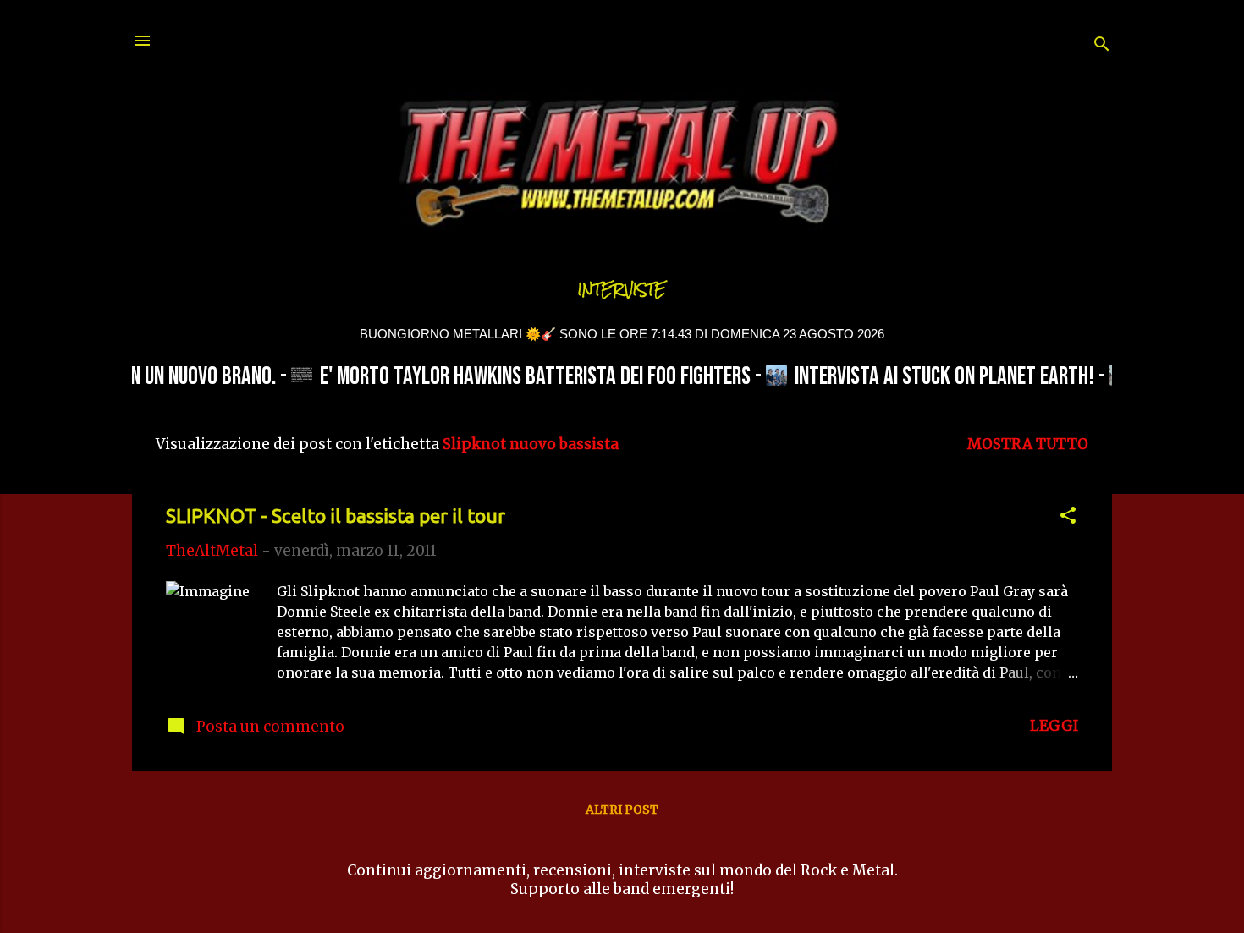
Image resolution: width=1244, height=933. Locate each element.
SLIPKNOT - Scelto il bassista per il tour (335, 515)
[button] (1068, 517)
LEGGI (1054, 725)
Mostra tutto (1027, 444)
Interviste (622, 290)
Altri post (622, 809)
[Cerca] (1102, 46)
